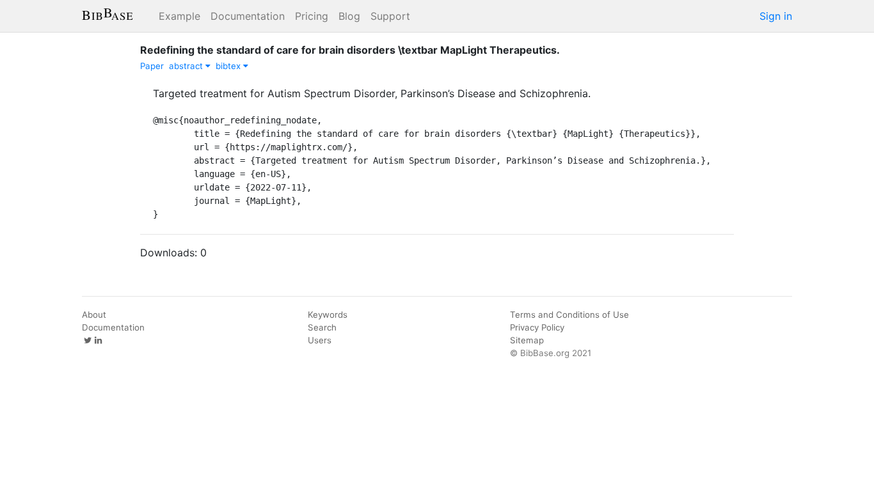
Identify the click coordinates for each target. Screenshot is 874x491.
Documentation (248, 16)
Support (390, 16)
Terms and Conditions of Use (569, 314)
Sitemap (527, 340)
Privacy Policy (537, 327)
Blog (349, 16)
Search (322, 327)
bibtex (229, 66)
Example (179, 16)
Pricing (311, 16)
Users (319, 340)
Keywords (327, 314)
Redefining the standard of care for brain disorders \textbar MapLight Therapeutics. (350, 49)
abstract (187, 66)
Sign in (775, 16)
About (94, 314)
